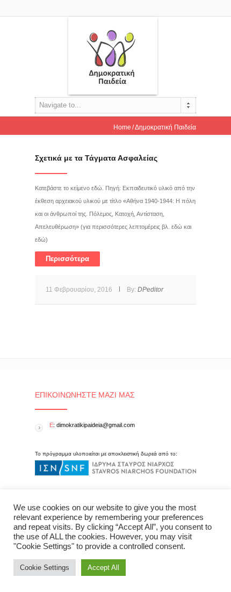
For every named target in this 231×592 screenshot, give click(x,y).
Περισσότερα (67, 259)
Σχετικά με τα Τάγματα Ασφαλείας (96, 158)
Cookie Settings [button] (44, 568)
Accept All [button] (103, 568)
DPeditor (150, 289)
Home (122, 127)
